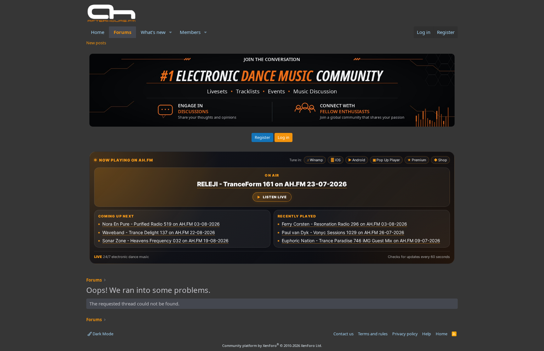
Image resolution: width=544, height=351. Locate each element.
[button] (170, 32)
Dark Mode (102, 334)
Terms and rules (373, 334)
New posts (96, 43)
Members (190, 32)
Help (426, 334)
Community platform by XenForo (272, 345)
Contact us (343, 334)
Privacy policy (405, 334)
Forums (122, 32)
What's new (153, 32)
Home (97, 32)
